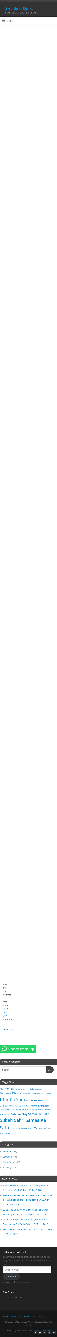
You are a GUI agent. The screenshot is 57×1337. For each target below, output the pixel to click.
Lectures (8, 1105)
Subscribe (11, 1276)
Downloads (16, 1316)
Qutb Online (9, 1161)
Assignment (19, 1089)
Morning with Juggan (40, 1106)
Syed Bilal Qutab (19, 8)
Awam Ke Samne (31, 1089)
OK (48, 1069)
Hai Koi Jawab (45, 1094)
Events (27, 1316)
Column (25, 1093)
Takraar (30, 1129)
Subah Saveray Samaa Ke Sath (28, 1114)
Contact (50, 1316)
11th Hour (9, 1089)
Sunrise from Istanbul (18, 1129)
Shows (6, 1167)
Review (39, 1109)
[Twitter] (39, 1333)
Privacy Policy (38, 1316)
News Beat (21, 1109)
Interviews (36, 1100)
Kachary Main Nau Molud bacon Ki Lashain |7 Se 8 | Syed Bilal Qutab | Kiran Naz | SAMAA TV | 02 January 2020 (27, 1200)
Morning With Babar (22, 1106)
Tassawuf (40, 1128)
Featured (7, 1151)
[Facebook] (35, 1333)
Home (5, 1316)
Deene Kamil (34, 1094)
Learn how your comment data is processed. (8, 1019)
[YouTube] (44, 1333)
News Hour (31, 1110)
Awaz (40, 1089)
